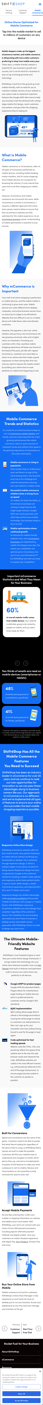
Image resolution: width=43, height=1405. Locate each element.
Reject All (21, 1394)
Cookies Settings (21, 1387)
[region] (21, 1386)
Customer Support (23, 11)
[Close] (40, 1371)
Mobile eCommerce (37, 11)
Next (25, 663)
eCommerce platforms (17, 898)
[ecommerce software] (13, 4)
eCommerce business (11, 219)
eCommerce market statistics (22, 433)
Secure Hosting (8, 11)
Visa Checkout (22, 1241)
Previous (17, 663)
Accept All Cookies (21, 1400)
